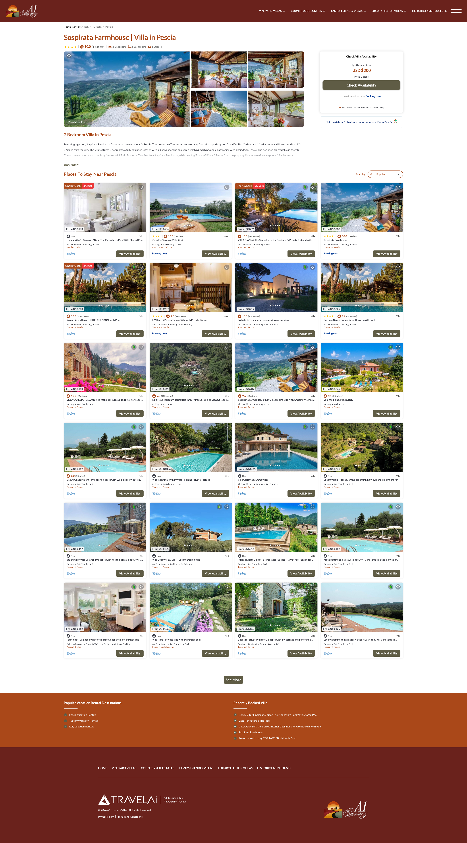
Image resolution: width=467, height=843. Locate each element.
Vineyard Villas (270, 10)
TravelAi (181, 801)
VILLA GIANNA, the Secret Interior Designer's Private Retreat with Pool (280, 726)
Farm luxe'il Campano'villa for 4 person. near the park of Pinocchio (103, 639)
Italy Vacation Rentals (81, 726)
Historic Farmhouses (427, 10)
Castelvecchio (167, 647)
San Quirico (166, 247)
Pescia (109, 26)
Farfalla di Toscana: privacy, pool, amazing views (264, 320)
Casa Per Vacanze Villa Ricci (167, 240)
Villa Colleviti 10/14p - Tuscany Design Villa (176, 559)
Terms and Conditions (130, 816)
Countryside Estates (306, 10)
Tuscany (97, 26)
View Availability (129, 253)
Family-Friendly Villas (347, 10)
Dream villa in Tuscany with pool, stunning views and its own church (361, 479)
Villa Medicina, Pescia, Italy (338, 399)
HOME (102, 768)
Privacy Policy (106, 816)
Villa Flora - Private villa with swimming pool (176, 639)
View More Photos (78, 122)
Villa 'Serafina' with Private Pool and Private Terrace (181, 479)
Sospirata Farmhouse (335, 240)
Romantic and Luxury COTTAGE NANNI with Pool (93, 320)
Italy (86, 26)
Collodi (78, 247)
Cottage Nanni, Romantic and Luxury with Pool (349, 320)
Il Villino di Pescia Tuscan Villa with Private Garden (180, 320)
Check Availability (361, 85)
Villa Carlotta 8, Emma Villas (253, 479)
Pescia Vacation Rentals (82, 714)
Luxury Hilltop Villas (387, 10)
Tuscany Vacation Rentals (84, 720)
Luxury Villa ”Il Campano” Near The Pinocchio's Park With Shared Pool (105, 240)
